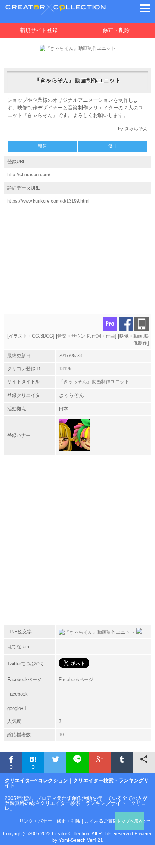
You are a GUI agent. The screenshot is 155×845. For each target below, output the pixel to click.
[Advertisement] (77, 256)
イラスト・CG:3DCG (31, 336)
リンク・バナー (35, 821)
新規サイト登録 (39, 30)
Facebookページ (76, 679)
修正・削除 (116, 30)
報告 (42, 146)
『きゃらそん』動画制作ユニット (94, 381)
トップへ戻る (130, 821)
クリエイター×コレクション (36, 780)
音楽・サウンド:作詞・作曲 (86, 336)
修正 (113, 146)
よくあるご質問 (101, 821)
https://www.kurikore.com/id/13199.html (48, 201)
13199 (65, 368)
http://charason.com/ (28, 174)
